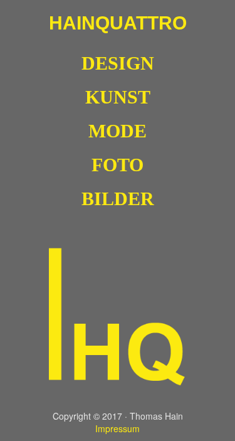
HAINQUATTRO (118, 23)
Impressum (117, 428)
